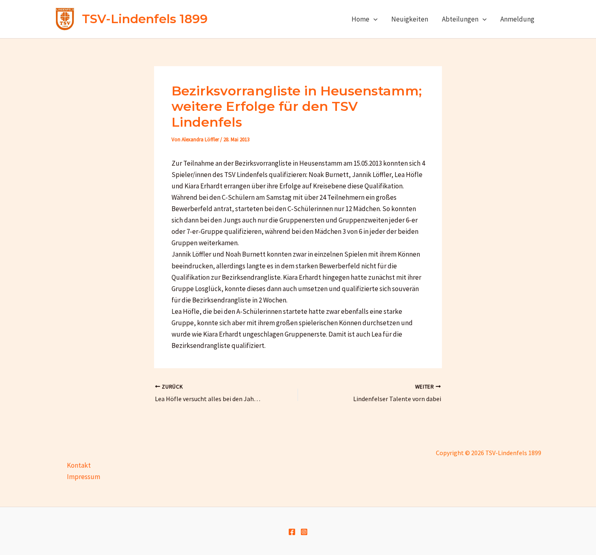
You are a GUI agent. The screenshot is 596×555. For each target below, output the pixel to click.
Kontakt (79, 465)
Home (360, 19)
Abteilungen (460, 19)
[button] (373, 19)
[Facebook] (292, 532)
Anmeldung (517, 19)
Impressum (83, 476)
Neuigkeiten (409, 19)
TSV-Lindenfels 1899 (145, 18)
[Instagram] (304, 532)
